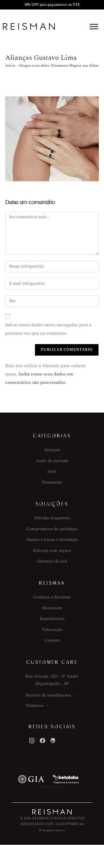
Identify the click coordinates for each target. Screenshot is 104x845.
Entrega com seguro (52, 550)
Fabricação (52, 629)
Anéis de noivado (52, 460)
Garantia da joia (52, 561)
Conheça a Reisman (52, 597)
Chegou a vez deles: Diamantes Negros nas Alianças (60, 65)
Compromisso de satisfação (52, 529)
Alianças (52, 450)
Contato (52, 640)
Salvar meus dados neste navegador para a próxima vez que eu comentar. (48, 329)
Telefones (34, 705)
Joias (52, 471)
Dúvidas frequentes (52, 518)
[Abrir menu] (94, 26)
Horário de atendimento (48, 695)
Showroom (52, 608)
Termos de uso (52, 787)
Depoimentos (52, 618)
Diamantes (52, 482)
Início (10, 65)
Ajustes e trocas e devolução (52, 539)
